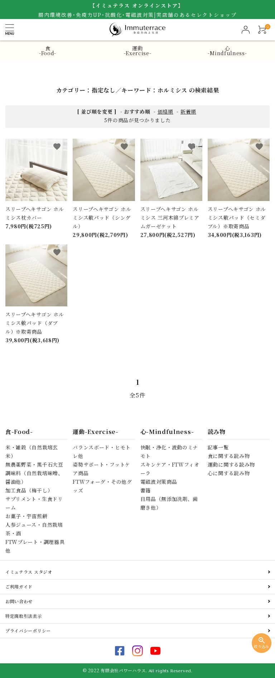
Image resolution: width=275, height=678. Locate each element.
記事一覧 (218, 447)
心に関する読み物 (229, 473)
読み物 (217, 432)
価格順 (165, 111)
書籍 (145, 490)
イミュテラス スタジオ (28, 572)
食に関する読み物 (229, 455)
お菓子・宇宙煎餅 (26, 516)
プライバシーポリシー (28, 630)
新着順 (188, 111)
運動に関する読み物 (231, 464)
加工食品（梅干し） (29, 490)
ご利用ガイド (19, 586)
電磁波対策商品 (158, 481)
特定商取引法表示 (23, 616)
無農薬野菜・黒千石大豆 (34, 464)
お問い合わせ (19, 601)
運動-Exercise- (137, 51)
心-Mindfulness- (227, 51)
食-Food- (47, 51)
